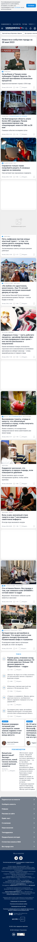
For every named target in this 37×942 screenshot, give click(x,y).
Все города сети (7, 846)
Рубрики (5, 809)
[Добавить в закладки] (34, 87)
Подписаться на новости (11, 799)
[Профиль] (35, 28)
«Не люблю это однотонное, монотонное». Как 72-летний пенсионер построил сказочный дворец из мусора (16, 289)
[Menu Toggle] (2, 28)
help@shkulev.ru (14, 885)
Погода (24, 24)
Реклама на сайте (8, 814)
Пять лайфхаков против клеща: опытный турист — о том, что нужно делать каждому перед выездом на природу (16, 242)
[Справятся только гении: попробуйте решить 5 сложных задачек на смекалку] (18, 150)
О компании (6, 823)
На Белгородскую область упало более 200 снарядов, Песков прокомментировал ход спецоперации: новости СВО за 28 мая (17, 123)
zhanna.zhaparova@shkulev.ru (12, 891)
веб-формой (32, 885)
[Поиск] (26, 28)
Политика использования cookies (18, 904)
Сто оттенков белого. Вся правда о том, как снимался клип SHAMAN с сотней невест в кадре (17, 590)
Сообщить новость (9, 804)
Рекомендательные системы (18, 906)
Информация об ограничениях (18, 901)
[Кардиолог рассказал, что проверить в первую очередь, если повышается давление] (18, 452)
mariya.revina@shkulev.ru (13, 894)
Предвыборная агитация (11, 837)
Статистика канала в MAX (11, 842)
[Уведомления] (30, 28)
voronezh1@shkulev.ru (26, 881)
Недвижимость (6, 24)
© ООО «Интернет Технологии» (18, 930)
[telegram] (16, 858)
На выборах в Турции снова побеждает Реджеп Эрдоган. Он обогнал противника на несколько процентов (17, 77)
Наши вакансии (7, 828)
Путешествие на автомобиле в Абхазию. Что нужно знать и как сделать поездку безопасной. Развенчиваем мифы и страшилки (17, 636)
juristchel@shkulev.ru (21, 884)
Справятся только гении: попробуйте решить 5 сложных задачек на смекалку (16, 168)
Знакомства (17, 24)
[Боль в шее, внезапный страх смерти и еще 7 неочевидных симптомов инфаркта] (18, 499)
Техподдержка (7, 832)
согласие (17, 7)
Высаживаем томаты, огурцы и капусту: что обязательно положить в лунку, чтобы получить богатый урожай (17, 422)
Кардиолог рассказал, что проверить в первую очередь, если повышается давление (17, 470)
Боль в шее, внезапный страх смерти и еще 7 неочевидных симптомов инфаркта (15, 517)
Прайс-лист (6, 818)
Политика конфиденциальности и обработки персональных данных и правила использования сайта (18, 909)
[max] (21, 858)
